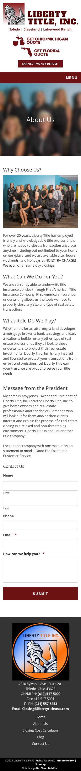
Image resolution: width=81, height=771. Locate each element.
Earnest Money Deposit (40, 64)
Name (8, 475)
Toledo (14, 29)
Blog (40, 737)
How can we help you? (23, 554)
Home (40, 717)
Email (10, 535)
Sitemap (40, 764)
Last (6, 508)
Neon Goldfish (49, 768)
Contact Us (40, 743)
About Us (40, 723)
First (6, 493)
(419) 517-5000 (49, 693)
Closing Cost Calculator (40, 730)
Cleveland (31, 29)
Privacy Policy (65, 760)
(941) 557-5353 (45, 703)
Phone (8, 516)
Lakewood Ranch (57, 29)
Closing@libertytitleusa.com (45, 708)
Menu (72, 78)
